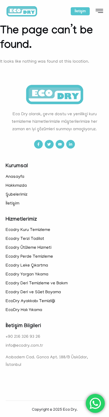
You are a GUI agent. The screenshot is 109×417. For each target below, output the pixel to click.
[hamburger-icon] (99, 12)
